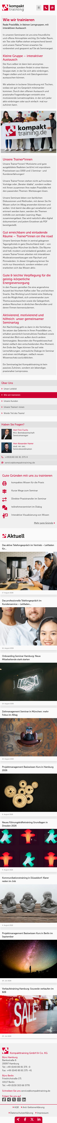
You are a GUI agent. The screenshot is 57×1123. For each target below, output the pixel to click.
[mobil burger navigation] (38, 7)
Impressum (42, 1113)
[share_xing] (18, 1120)
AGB (16, 1107)
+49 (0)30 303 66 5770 (18, 1085)
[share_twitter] (31, 1120)
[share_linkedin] (38, 1120)
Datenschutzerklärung (21, 1113)
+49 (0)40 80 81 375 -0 (18, 1067)
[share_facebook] (25, 1120)
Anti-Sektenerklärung (33, 1107)
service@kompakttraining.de (35, 1090)
